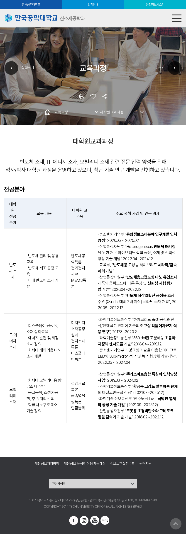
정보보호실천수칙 (122, 463)
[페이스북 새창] (73, 520)
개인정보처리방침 (47, 463)
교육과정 (61, 112)
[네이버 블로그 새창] (105, 520)
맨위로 (175, 523)
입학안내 (93, 4)
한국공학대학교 (31, 4)
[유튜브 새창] (94, 520)
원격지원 (145, 463)
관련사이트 (58, 483)
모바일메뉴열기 (177, 18)
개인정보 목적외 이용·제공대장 (85, 463)
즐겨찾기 (93, 96)
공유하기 (104, 96)
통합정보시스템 (155, 4)
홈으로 (47, 112)
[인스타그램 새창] (84, 520)
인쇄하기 (81, 96)
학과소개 (28, 68)
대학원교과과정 (112, 112)
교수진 (160, 68)
